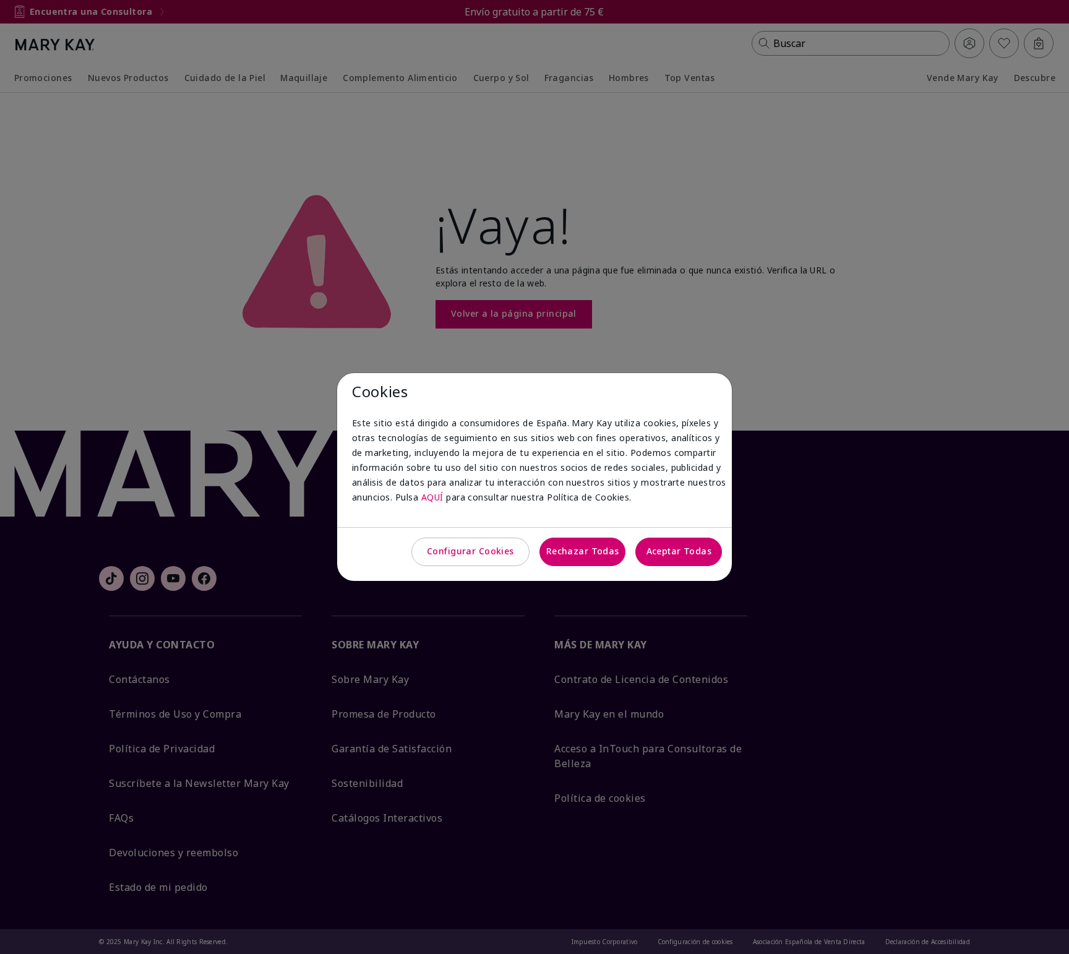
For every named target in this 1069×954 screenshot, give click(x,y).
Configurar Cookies (470, 551)
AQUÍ (432, 497)
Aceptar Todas (678, 551)
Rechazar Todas (582, 551)
